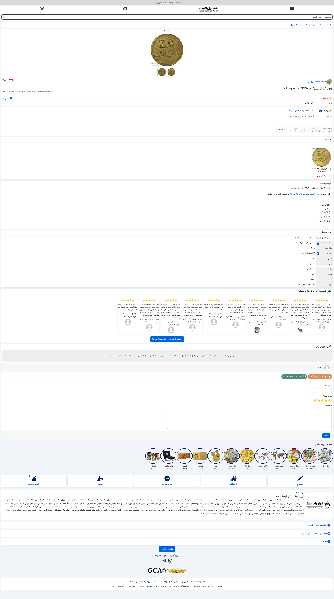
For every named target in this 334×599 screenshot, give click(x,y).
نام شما (329, 386)
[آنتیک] (153, 456)
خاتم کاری (230, 510)
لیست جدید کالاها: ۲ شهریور (167, 2)
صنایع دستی (48, 503)
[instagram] (170, 560)
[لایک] (10, 81)
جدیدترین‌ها (167, 484)
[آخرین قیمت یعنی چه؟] (320, 110)
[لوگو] (209, 9)
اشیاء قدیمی (115, 503)
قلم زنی (258, 510)
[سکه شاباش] (232, 456)
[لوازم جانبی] (169, 456)
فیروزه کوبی (248, 510)
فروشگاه (233, 484)
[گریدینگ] (157, 571)
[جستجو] (4, 17)
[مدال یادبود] (294, 456)
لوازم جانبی (264, 513)
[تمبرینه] (200, 456)
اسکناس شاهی (290, 513)
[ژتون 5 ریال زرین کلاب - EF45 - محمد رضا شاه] (167, 50)
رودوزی (221, 510)
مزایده (100, 484)
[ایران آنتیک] (331, 25)
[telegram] (164, 560)
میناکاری (238, 510)
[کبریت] (185, 456)
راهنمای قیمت (33, 484)
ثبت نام (300, 484)
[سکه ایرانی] (326, 456)
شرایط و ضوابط (145, 581)
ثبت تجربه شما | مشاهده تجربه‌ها (166, 339)
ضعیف (329, 400)
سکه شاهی (16, 510)
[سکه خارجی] (279, 456)
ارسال (326, 435)
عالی (315, 400)
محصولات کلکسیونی (260, 503)
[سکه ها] (177, 571)
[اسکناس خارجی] (263, 456)
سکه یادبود (47, 510)
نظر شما (329, 405)
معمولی (326, 400)
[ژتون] (216, 456)
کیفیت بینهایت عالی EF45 (304, 194)
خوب (319, 400)
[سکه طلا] (247, 456)
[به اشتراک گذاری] (4, 81)
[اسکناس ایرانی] (310, 456)
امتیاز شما (328, 396)
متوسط (322, 400)
